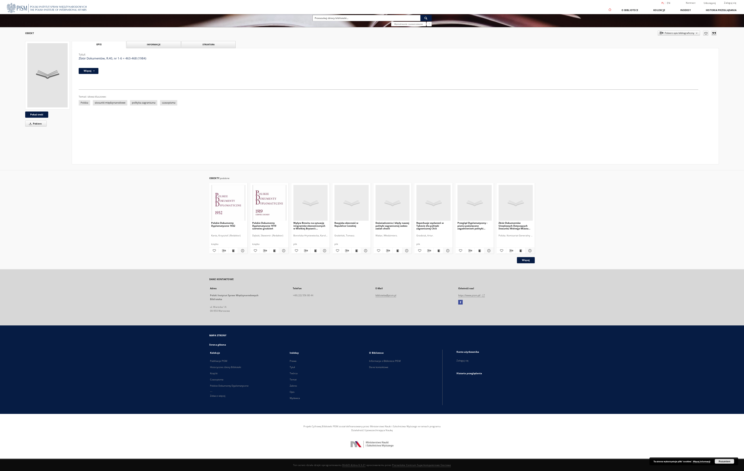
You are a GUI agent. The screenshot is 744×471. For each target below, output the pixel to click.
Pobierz (37, 123)
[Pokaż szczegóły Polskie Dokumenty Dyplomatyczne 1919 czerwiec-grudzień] (283, 250)
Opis (292, 392)
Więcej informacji (701, 461)
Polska (84, 102)
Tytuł (292, 367)
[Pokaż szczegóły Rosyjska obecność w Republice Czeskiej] (365, 250)
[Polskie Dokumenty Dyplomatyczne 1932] (228, 203)
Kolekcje (659, 10)
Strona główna (217, 344)
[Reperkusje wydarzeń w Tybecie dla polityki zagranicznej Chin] (433, 203)
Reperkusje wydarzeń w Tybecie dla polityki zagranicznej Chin (430, 225)
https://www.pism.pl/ (469, 295)
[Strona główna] (609, 10)
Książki (214, 373)
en (668, 3)
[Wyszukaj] (426, 18)
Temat (293, 379)
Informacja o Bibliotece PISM (384, 361)
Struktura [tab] (208, 44)
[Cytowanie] (713, 33)
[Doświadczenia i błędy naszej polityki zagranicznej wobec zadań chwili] (393, 203)
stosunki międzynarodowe (110, 102)
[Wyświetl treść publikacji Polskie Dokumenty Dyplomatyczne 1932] (233, 250)
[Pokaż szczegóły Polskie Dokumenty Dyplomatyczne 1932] (242, 250)
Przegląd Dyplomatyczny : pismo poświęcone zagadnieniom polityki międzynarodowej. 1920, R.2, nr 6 (473, 225)
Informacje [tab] (153, 44)
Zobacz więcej (218, 395)
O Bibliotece (630, 10)
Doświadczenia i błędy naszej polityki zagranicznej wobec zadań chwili (392, 225)
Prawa (293, 361)
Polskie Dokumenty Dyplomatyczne (229, 385)
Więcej (526, 260)
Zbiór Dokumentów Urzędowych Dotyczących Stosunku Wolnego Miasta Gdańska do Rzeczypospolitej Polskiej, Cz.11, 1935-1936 (515, 225)
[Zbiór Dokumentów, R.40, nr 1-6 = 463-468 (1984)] (47, 75)
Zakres (293, 385)
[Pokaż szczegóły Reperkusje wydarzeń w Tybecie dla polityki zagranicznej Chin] (447, 250)
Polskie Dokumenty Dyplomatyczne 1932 (223, 224)
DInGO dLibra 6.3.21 (354, 465)
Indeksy (685, 10)
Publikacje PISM (218, 361)
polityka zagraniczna (143, 102)
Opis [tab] (99, 44)
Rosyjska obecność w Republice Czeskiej (346, 224)
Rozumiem (724, 461)
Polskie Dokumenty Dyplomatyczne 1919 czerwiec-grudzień (264, 225)
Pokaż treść (36, 114)
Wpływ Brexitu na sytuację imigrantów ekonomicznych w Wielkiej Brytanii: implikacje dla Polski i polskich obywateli (309, 225)
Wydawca (295, 398)
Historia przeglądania (721, 10)
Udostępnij (710, 3)
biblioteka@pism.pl (385, 295)
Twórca (294, 373)
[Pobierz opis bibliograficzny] (223, 250)
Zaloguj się (730, 2)
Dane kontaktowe (378, 367)
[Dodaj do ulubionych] (705, 33)
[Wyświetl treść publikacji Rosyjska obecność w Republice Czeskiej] (356, 250)
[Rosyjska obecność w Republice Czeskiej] (352, 203)
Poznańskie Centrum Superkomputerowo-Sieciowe (421, 465)
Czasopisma (216, 379)
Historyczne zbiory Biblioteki (225, 367)
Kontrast (690, 2)
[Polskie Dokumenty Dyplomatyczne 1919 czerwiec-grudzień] (269, 203)
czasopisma (168, 102)
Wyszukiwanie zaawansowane (408, 24)
